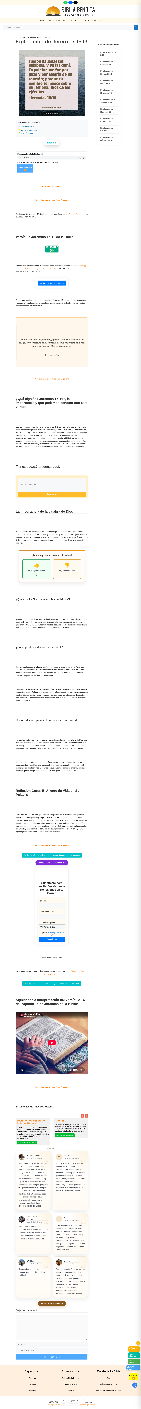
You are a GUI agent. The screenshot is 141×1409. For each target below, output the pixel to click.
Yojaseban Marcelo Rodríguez (29, 1122)
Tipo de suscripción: (47, 922)
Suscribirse (52, 939)
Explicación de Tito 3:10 (108, 53)
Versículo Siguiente (60, 200)
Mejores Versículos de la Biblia (108, 1390)
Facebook (47, 269)
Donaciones (86, 20)
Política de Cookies (62, 1405)
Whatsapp (82, 266)
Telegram (37, 269)
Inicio (42, 20)
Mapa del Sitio (90, 1405)
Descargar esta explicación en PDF (52, 863)
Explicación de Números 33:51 (106, 110)
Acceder (95, 20)
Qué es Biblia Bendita (70, 1378)
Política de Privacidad (77, 1405)
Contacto (65, 20)
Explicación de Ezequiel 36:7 (106, 72)
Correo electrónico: (46, 912)
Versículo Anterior (42, 200)
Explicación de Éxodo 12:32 (106, 129)
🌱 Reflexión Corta (25, 133)
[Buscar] (136, 27)
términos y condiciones (56, 933)
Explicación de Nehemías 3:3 (106, 91)
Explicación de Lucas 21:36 (106, 63)
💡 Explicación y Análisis (28, 130)
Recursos (73, 20)
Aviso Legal (50, 1405)
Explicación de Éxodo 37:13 (106, 120)
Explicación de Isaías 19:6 (106, 82)
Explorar (49, 20)
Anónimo (60, 1120)
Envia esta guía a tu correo (52, 283)
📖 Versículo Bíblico (26, 126)
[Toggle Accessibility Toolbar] (135, 1385)
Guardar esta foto (51, 113)
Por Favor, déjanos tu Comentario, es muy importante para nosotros (52, 855)
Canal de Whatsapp (24, 269)
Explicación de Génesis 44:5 (106, 139)
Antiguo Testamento (77, 214)
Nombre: (42, 901)
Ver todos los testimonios (52, 1303)
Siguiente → (74, 1401)
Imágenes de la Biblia (108, 1384)
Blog (58, 20)
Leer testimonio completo (27, 1142)
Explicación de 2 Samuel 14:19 (107, 101)
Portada (19, 38)
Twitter (55, 269)
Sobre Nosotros (70, 1384)
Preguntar (52, 494)
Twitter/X (32, 1390)
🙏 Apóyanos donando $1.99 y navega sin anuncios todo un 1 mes (52, 983)
